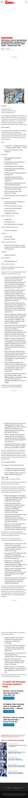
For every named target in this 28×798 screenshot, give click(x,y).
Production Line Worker (14, 735)
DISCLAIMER (8, 787)
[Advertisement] (14, 20)
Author (8, 48)
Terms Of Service (17, 788)
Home (4, 787)
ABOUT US (10, 788)
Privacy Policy (15, 787)
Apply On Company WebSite (12, 479)
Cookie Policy (22, 787)
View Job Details (9, 698)
